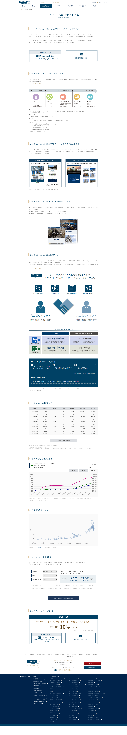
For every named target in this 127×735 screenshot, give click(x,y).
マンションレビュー (41, 547)
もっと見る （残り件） (63, 440)
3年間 (83, 470)
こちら (43, 390)
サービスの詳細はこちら (35, 83)
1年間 (73, 470)
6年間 (93, 470)
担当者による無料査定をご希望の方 (63, 598)
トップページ (21, 9)
